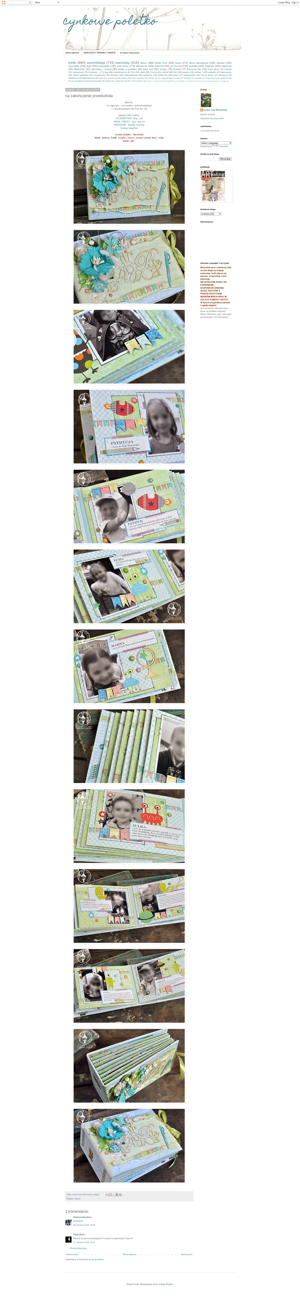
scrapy (163, 69)
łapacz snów (174, 78)
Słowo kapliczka (80, 75)
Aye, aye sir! (138, 121)
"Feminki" (187, 78)
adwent (159, 66)
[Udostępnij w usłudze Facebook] (117, 1194)
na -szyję (161, 78)
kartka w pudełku (127, 69)
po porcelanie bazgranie (81, 81)
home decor (213, 69)
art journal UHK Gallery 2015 (119, 78)
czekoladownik (131, 75)
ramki (142, 72)
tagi (106, 72)
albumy (221, 62)
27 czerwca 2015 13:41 (84, 1242)
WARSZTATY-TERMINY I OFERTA (100, 53)
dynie (100, 78)
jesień (175, 75)
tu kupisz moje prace (130, 53)
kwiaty (107, 81)
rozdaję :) (198, 72)
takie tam (148, 69)
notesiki (228, 69)
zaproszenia (88, 78)
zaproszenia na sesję (217, 81)
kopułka (98, 81)
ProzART (169, 81)
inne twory (122, 66)
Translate (223, 146)
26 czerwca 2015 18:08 (84, 1225)
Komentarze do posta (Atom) (90, 1259)
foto (175, 72)
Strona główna (72, 53)
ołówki (97, 137)
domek (151, 78)
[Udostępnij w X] (113, 1194)
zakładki (212, 72)
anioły (222, 78)
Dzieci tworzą (211, 78)
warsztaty (122, 62)
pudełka (193, 66)
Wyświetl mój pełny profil (212, 118)
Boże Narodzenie (199, 62)
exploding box (120, 72)
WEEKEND (120, 124)
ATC (129, 81)
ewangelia (104, 66)
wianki (165, 72)
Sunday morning (136, 124)
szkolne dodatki (123, 134)
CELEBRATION (123, 118)
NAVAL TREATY (122, 121)
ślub (88, 66)
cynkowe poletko (110, 22)
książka (185, 72)
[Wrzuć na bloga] (110, 1194)
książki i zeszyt (126, 137)
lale (230, 78)
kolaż (178, 62)
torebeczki (162, 75)
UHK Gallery (133, 115)
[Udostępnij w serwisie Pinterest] (120, 1194)
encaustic (139, 81)
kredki (114, 137)
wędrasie (72, 78)
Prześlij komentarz (78, 1248)
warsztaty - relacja (101, 69)
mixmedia (73, 66)
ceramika (140, 78)
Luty (140, 118)
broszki (177, 69)
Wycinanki (138, 134)
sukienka (198, 78)
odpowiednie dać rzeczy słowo (198, 75)
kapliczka (227, 66)
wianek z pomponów (154, 81)
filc (133, 72)
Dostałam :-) (94, 72)
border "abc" (129, 141)
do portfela (180, 81)
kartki (72, 62)
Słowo (143, 62)
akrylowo (223, 75)
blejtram (209, 66)
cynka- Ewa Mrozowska (215, 110)
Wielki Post (161, 62)
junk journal (201, 81)
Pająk (76, 1234)
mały (161, 137)
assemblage (96, 62)
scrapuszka (119, 81)
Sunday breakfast (129, 128)
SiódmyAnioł (79, 1217)
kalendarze (226, 72)
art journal (176, 66)
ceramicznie (99, 75)
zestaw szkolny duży (146, 137)
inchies (190, 81)
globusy (106, 137)
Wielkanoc (79, 69)
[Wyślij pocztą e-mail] (107, 1194)
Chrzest (153, 72)
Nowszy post (72, 1254)
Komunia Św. (194, 69)
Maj (135, 118)
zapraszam (78, 72)
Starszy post (186, 1254)
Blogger (169, 1284)
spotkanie (147, 75)
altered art (141, 66)
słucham (114, 75)
